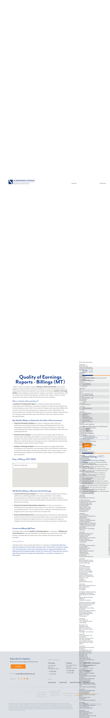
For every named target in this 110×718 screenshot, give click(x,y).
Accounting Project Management (85, 414)
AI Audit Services (84, 500)
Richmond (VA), (20, 553)
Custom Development (86, 613)
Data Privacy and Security (87, 537)
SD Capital (82, 588)
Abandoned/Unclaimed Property (86, 648)
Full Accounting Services (86, 451)
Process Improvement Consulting (86, 541)
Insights (81, 579)
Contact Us (82, 580)
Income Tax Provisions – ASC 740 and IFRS (86, 639)
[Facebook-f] (18, 678)
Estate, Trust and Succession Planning (85, 570)
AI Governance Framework (87, 501)
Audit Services (83, 366)
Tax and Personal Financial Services (84, 567)
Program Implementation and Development (87, 521)
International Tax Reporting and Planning (86, 682)
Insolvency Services (85, 459)
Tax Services (83, 616)
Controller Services (85, 449)
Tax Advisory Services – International (86, 666)
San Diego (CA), (30, 553)
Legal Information (75, 682)
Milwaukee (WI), (17, 551)
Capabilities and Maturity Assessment (87, 516)
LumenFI (82, 598)
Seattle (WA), (39, 553)
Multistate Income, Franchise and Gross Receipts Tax (85, 653)
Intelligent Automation (86, 593)
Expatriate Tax (83, 670)
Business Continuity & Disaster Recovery (86, 534)
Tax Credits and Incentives (87, 687)
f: (48, 674)
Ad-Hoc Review (83, 514)
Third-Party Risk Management (84, 510)
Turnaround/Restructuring (87, 457)
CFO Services (83, 450)
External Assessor (84, 519)
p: (48, 671)
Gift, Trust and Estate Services (86, 629)
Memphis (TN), (61, 549)
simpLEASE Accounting (86, 608)
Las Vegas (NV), (51, 549)
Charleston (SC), (41, 547)
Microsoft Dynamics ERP (87, 603)
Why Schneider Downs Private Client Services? (86, 560)
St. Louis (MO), (48, 553)
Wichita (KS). (16, 555)
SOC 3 (81, 392)
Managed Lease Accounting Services (85, 416)
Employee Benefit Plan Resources (86, 375)
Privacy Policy (52, 682)
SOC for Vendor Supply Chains (86, 396)
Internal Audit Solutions (86, 471)
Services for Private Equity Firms (87, 464)
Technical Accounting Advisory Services (86, 419)
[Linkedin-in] (24, 678)
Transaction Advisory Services (86, 422)
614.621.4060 (70, 670)
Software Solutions (85, 600)
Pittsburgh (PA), (57, 551)
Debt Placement (84, 458)
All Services (82, 555)
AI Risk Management (85, 504)
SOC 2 (81, 391)
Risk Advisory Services (86, 468)
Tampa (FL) (56, 553)
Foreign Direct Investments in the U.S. (87, 676)
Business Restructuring (86, 453)
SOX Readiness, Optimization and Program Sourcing (85, 507)
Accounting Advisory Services (85, 408)
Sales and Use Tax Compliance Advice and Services (86, 660)
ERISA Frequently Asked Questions (86, 378)
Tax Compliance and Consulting (85, 621)
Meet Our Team (84, 466)
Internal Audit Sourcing (86, 480)
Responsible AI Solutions (87, 498)
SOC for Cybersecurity (86, 394)
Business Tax (83, 625)
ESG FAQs (82, 496)
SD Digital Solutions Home (87, 592)
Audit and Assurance (85, 362)
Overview (82, 364)
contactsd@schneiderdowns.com (25, 674)
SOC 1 (81, 389)
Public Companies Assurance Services (85, 384)
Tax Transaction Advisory (87, 700)
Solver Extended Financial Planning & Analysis (87, 611)
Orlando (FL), (39, 551)
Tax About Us (83, 619)
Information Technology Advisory (86, 529)
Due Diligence (83, 703)
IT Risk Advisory (84, 539)
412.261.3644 (52, 671)
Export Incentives (84, 671)
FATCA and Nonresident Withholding (86, 673)
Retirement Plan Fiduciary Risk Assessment (87, 586)
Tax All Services (84, 706)
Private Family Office (85, 572)
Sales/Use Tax (83, 657)
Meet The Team (84, 614)
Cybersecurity (83, 536)
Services (74, 183)
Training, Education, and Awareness (87, 526)
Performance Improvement (83, 461)
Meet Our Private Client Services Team (86, 576)
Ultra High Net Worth (86, 713)
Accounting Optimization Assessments (87, 546)
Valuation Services (85, 442)
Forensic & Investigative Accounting (86, 434)
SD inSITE (82, 609)
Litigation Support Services (87, 441)
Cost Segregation (84, 692)
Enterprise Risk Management (84, 487)
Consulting (82, 401)
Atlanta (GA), (55, 545)
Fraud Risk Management (87, 436)
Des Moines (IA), (21, 549)
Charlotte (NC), (50, 547)
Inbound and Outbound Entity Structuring (86, 679)
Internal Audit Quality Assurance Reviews (86, 478)
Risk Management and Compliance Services (86, 482)
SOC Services (83, 386)
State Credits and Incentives (84, 663)
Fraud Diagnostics (85, 439)
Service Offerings (84, 563)
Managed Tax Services (86, 632)
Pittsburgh (51, 663)
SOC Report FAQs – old (86, 398)
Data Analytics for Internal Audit (87, 476)
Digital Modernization (86, 597)
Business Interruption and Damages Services (87, 428)
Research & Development (87, 690)
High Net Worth (84, 711)
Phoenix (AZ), (48, 551)
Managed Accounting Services (86, 444)
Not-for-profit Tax (85, 627)
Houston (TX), (30, 549)
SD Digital (82, 589)
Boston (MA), (32, 547)
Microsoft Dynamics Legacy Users (85, 605)
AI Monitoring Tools (85, 502)
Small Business (84, 714)
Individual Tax (83, 626)
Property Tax (83, 655)
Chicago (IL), (59, 547)
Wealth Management (85, 574)
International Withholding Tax (87, 684)
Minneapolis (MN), (29, 551)
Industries (103, 183)
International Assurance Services (86, 381)
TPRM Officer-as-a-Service (87, 524)
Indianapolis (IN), (40, 549)
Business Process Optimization (84, 549)
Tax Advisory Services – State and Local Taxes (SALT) (86, 642)
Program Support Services (87, 523)
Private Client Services (86, 556)
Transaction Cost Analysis (87, 705)
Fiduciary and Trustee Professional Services (86, 431)
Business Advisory (85, 404)
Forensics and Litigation (86, 424)
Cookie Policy (63, 682)
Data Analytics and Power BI (87, 595)
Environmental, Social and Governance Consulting (87, 492)
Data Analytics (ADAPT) (86, 551)
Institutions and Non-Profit (87, 715)
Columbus (69, 663)
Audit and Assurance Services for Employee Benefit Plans (86, 369)
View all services (84, 717)
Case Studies (83, 399)
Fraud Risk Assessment (86, 438)
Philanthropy (83, 573)
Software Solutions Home (87, 602)
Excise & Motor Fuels (85, 650)
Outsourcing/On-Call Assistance (85, 636)
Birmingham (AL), (21, 547)
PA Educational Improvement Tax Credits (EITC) (87, 695)
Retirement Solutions (85, 582)
